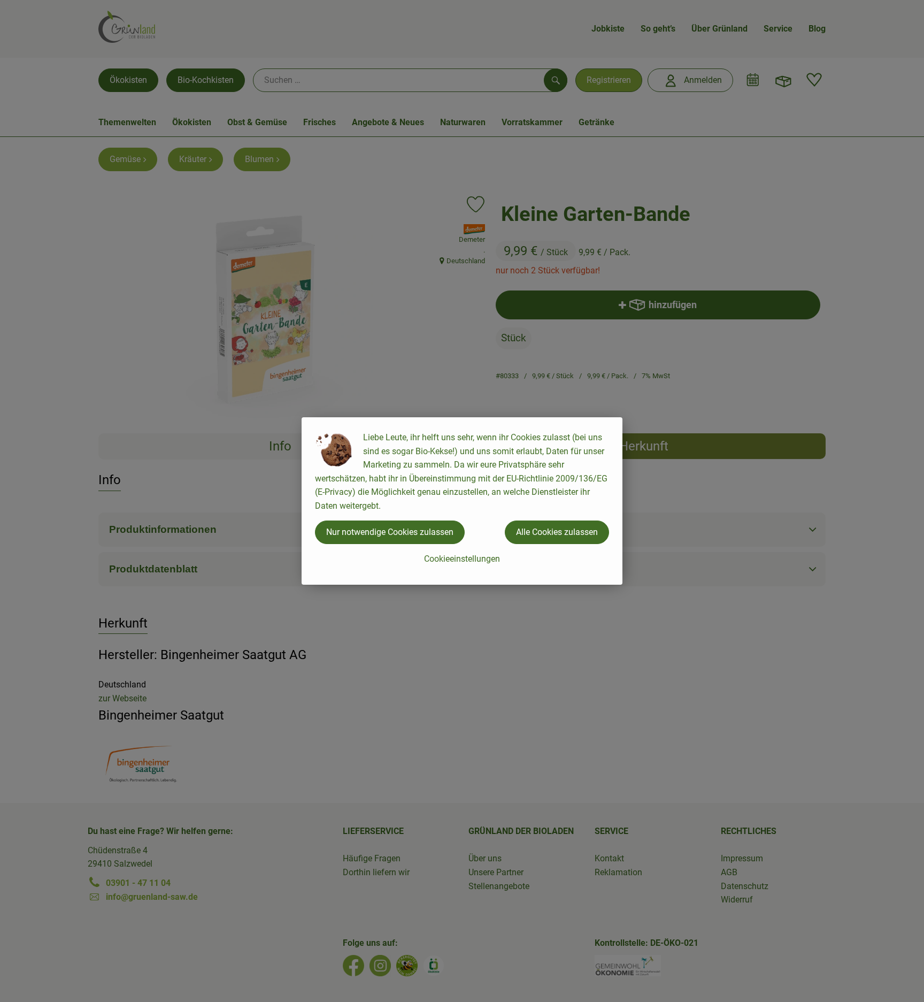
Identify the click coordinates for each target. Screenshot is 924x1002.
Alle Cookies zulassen (557, 532)
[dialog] (462, 501)
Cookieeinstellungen (462, 559)
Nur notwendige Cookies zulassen (389, 532)
